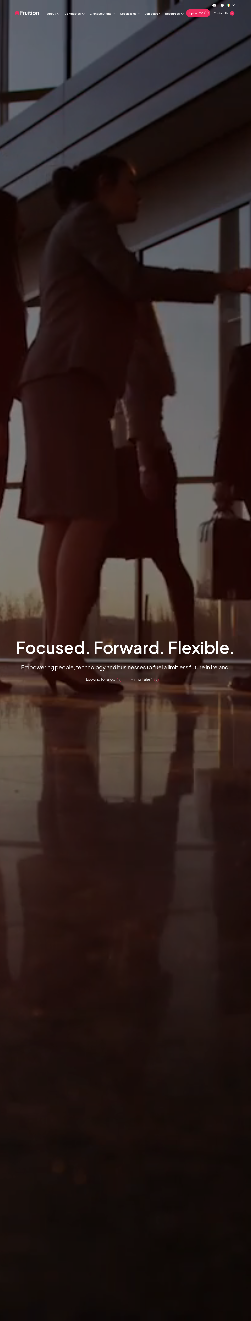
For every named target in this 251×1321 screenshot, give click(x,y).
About (51, 13)
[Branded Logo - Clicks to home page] (27, 13)
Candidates (73, 13)
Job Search (152, 13)
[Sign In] (222, 5)
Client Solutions (101, 13)
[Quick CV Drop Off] (214, 5)
